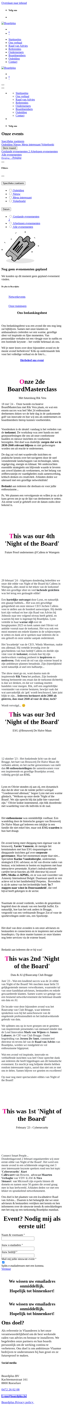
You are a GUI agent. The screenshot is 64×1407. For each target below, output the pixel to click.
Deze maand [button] (9, 148)
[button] (11, 157)
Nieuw (17, 144)
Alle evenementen (11, 154)
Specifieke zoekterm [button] (12, 141)
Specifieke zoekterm (13, 183)
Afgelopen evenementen (44, 151)
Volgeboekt (47, 144)
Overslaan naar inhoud (14, 2)
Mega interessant (31, 144)
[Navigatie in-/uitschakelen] (2, 84)
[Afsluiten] (2, 88)
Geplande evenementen (15, 151)
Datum (6, 209)
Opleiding (7, 144)
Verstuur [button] (6, 1268)
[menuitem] (15, 39)
